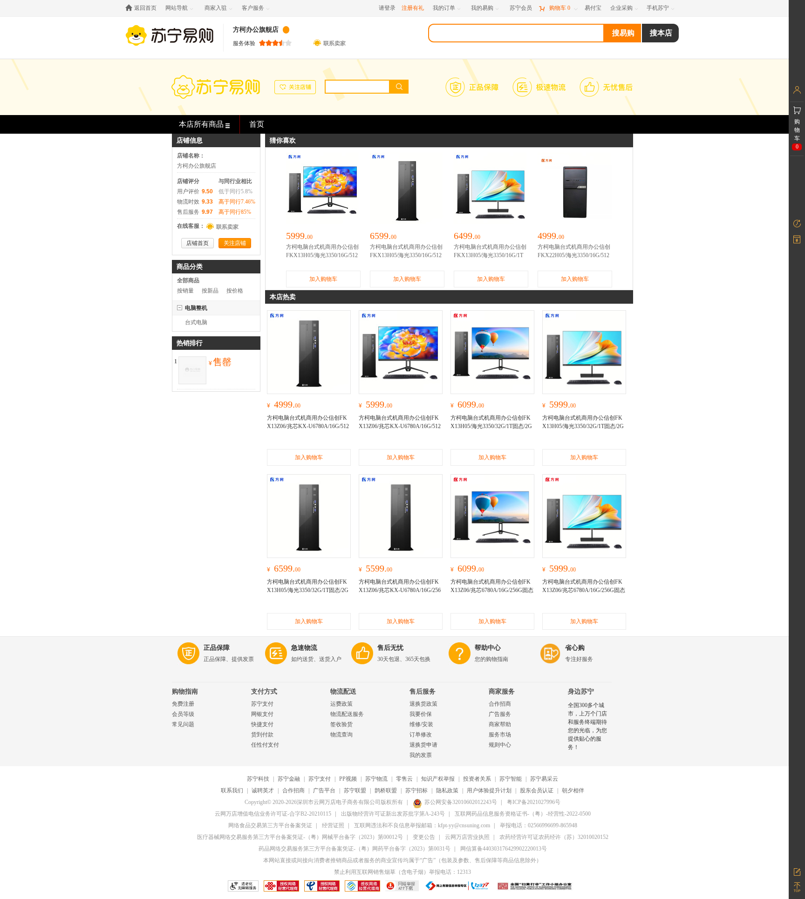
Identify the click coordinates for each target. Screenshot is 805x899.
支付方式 (264, 691)
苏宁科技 (258, 779)
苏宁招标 (416, 790)
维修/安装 (421, 724)
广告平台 (324, 790)
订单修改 (420, 734)
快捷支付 (262, 724)
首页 (256, 124)
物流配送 (343, 691)
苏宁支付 (262, 704)
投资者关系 (477, 779)
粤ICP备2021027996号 (533, 802)
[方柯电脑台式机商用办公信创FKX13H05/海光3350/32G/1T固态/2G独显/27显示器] (492, 352)
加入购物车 (323, 279)
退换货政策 (423, 704)
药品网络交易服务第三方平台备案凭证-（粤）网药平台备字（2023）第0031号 (354, 848)
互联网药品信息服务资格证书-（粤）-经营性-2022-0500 (523, 813)
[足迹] (797, 224)
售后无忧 (390, 647)
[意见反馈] (797, 871)
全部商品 (188, 280)
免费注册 (183, 704)
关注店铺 (235, 243)
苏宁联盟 (355, 790)
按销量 (185, 290)
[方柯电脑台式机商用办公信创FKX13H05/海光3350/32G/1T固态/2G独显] (309, 516)
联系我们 (232, 790)
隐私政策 (447, 790)
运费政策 (341, 704)
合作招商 (500, 704)
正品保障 (217, 647)
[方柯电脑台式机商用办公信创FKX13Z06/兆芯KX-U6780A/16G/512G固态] (309, 352)
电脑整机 (196, 308)
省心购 (575, 647)
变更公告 (424, 837)
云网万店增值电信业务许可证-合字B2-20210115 (273, 813)
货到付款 (262, 734)
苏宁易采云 (544, 779)
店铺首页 (197, 243)
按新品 (210, 290)
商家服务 (502, 691)
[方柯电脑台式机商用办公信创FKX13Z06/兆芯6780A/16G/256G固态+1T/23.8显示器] (584, 516)
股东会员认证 (536, 790)
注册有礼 (413, 8)
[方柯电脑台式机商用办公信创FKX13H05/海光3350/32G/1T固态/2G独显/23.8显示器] (584, 352)
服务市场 (500, 734)
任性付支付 (265, 745)
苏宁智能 (510, 779)
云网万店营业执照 (467, 837)
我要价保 (420, 714)
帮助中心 (488, 647)
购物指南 (185, 691)
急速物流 (304, 647)
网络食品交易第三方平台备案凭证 (270, 825)
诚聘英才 (263, 790)
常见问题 (183, 724)
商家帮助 (500, 724)
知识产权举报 (438, 779)
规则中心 (500, 745)
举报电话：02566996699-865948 (538, 825)
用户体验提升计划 (489, 790)
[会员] (797, 90)
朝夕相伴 (573, 790)
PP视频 (348, 779)
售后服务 (422, 691)
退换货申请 (423, 745)
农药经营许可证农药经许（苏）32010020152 (553, 837)
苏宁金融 (289, 779)
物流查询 (341, 734)
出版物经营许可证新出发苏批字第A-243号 (393, 813)
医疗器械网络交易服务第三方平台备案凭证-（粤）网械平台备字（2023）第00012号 (300, 837)
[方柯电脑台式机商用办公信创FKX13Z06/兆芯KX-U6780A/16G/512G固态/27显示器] (401, 352)
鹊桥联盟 (386, 790)
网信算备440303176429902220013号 (503, 848)
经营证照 (333, 825)
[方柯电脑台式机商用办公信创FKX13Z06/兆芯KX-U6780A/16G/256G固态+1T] (401, 516)
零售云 (404, 779)
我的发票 (420, 755)
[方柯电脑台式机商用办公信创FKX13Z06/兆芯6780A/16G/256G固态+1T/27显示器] (492, 516)
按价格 (234, 290)
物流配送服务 (347, 714)
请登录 (387, 8)
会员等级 (183, 714)
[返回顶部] (797, 887)
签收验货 (341, 724)
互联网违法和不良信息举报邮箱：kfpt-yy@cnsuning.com (422, 825)
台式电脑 (196, 322)
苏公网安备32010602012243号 (460, 802)
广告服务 (500, 714)
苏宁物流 (376, 779)
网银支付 (262, 714)
